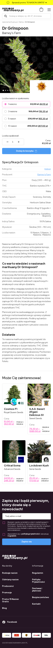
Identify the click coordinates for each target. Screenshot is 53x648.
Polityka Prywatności (38, 580)
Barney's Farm (11, 33)
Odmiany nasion (10, 579)
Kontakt (36, 604)
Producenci (8, 586)
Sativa (21, 22)
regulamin (11, 536)
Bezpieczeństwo (40, 597)
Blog (4, 608)
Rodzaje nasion (10, 573)
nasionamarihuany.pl (10, 22)
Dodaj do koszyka (24, 151)
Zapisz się (26, 541)
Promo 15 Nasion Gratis (10, 600)
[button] (3, 90)
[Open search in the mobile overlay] (26, 16)
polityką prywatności (30, 534)
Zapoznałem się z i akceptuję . (28, 535)
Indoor (48, 169)
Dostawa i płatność (37, 589)
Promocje (7, 592)
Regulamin (37, 573)
